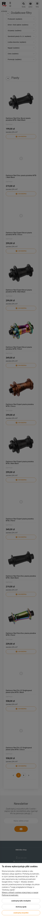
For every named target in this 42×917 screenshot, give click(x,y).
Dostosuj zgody (21, 907)
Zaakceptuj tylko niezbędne (21, 901)
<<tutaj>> (16, 882)
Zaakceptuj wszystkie (21, 913)
